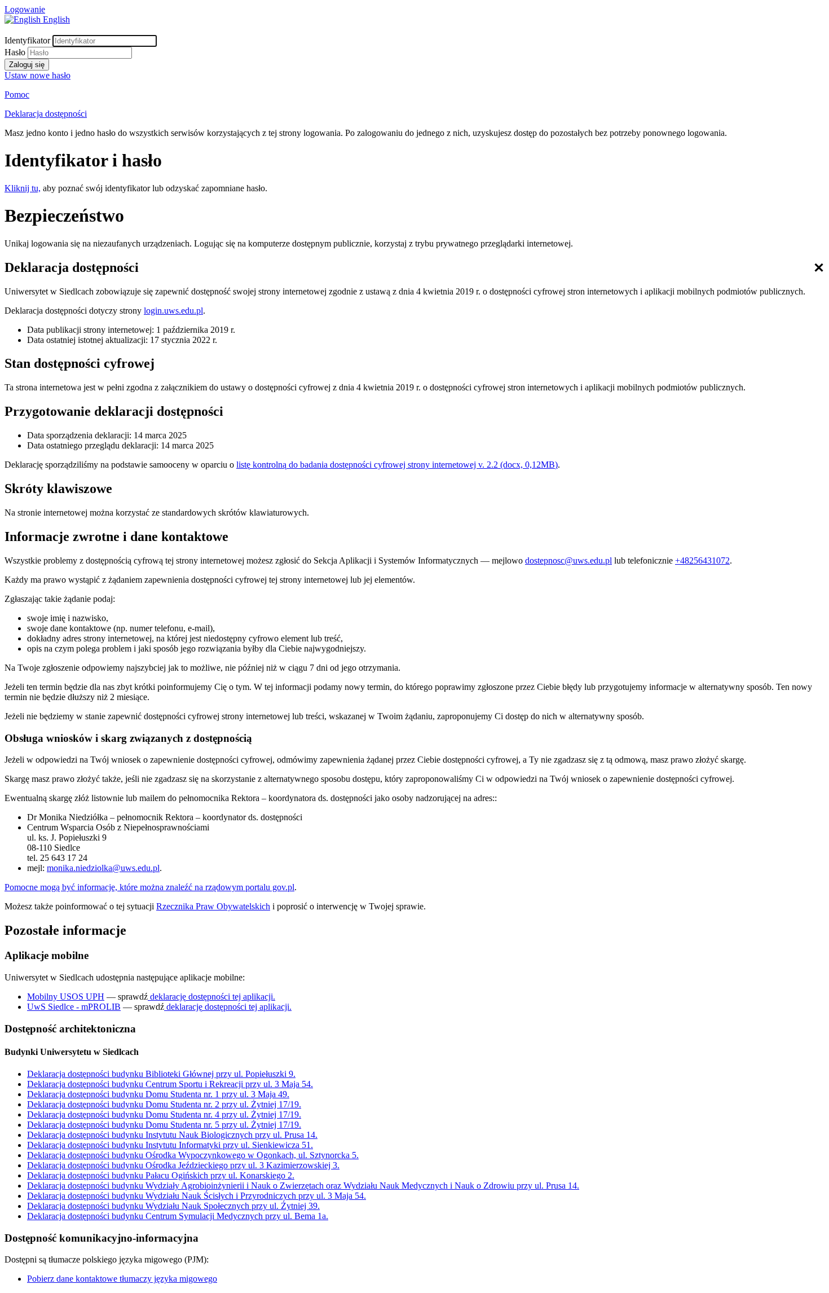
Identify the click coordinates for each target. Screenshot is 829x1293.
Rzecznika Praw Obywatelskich (213, 906)
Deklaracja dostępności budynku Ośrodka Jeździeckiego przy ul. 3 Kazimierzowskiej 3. (183, 1165)
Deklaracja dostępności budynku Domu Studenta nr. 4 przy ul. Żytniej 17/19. (164, 1114)
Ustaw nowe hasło (37, 75)
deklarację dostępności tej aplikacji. (211, 996)
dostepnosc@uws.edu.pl (568, 560)
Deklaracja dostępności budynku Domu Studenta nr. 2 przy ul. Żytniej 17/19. (164, 1104)
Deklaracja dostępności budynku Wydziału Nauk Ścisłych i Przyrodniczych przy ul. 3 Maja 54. (196, 1195)
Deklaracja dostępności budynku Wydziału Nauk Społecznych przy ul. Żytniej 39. (173, 1206)
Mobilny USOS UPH (65, 996)
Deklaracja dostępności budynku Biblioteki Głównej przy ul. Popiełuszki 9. (161, 1074)
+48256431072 (702, 560)
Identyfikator (27, 40)
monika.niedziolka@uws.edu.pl (103, 868)
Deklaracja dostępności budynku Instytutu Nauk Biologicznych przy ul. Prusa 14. (172, 1135)
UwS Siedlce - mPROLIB (74, 1006)
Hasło (15, 52)
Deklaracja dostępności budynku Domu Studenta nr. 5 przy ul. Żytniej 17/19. (164, 1124)
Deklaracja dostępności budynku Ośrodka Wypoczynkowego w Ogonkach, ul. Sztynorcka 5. (193, 1155)
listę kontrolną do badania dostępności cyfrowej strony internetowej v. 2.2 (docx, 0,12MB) (397, 464)
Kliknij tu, (23, 188)
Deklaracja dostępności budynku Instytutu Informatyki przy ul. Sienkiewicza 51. (170, 1145)
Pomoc (17, 94)
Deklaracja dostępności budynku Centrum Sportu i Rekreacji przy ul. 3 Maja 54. (170, 1084)
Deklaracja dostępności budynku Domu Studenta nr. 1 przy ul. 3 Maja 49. (158, 1094)
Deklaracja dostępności (46, 113)
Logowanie (25, 9)
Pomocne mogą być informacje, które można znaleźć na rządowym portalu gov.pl (149, 887)
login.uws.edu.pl (173, 310)
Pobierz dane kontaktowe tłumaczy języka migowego (122, 1278)
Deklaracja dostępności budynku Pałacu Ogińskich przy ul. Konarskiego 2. (160, 1175)
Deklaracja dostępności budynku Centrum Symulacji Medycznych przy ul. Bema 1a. (177, 1216)
